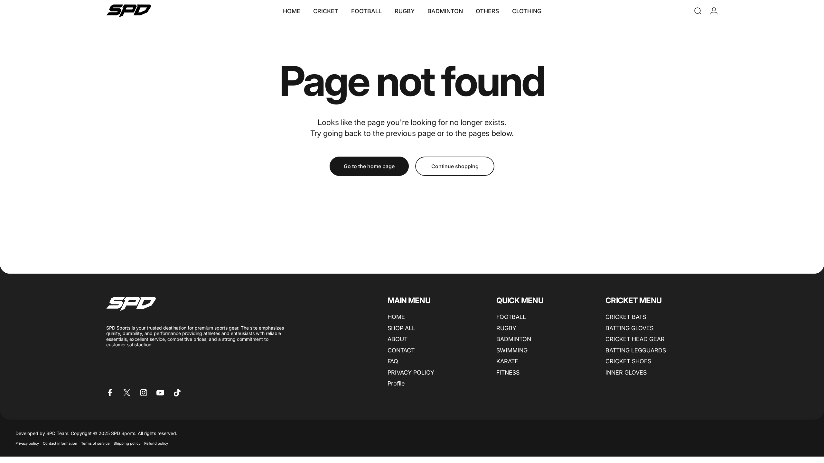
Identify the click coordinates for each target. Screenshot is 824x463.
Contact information (60, 443)
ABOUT (397, 339)
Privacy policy (27, 443)
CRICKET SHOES (628, 361)
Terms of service (95, 443)
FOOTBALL (511, 316)
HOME (396, 316)
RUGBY (506, 328)
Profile (396, 383)
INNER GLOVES (626, 372)
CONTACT (401, 350)
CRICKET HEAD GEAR (635, 339)
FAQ (393, 361)
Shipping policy (127, 443)
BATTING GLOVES (629, 328)
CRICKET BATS (625, 316)
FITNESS (508, 372)
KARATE (507, 361)
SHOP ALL (401, 328)
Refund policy (156, 443)
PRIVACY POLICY (411, 372)
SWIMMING (512, 350)
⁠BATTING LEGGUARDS (635, 350)
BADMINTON (513, 339)
